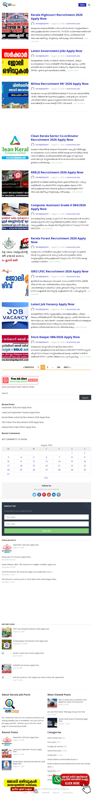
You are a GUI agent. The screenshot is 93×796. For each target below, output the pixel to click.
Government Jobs (73, 23)
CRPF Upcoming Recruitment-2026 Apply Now (31, 629)
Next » (67, 367)
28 (59, 469)
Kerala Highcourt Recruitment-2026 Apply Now (57, 16)
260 (58, 367)
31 (8, 474)
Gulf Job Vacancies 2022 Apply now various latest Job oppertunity (38, 677)
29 (72, 469)
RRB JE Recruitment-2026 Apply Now (57, 172)
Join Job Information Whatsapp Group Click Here (66, 712)
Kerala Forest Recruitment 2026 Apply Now (58, 240)
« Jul (45, 477)
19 (34, 465)
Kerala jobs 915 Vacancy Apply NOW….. (17, 557)
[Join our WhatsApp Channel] (71, 783)
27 (46, 469)
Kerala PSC (51, 771)
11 (21, 461)
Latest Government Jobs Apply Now (56, 51)
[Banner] (21, 786)
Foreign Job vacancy (55, 746)
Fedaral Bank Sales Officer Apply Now (19, 427)
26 (34, 469)
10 (8, 461)
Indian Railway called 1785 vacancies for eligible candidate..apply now (29, 564)
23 (85, 465)
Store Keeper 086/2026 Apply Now (55, 337)
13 (46, 461)
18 (21, 465)
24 (8, 469)
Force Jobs (51, 742)
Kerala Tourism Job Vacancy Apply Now (28, 653)
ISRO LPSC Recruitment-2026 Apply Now (60, 271)
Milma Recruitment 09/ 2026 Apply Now (60, 84)
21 (59, 465)
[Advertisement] (46, 124)
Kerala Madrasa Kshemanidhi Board (61, 759)
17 (8, 465)
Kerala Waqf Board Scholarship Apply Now (73, 720)
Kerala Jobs (51, 755)
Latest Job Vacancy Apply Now (52, 304)
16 (85, 461)
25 (21, 469)
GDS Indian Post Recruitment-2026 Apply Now (22, 422)
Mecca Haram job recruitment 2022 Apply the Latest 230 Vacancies (73, 701)
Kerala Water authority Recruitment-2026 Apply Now (26, 417)
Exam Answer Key (54, 738)
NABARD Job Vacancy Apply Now (26, 665)
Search (5, 393)
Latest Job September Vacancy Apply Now (21, 412)
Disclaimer (46, 793)
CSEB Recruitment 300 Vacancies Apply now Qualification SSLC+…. (28, 572)
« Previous (28, 367)
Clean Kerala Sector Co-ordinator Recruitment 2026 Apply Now (54, 138)
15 (72, 461)
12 (34, 461)
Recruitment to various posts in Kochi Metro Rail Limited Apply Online (29, 579)
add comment (73, 70)
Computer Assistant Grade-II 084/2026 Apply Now (58, 207)
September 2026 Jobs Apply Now (16, 407)
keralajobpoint (42, 23)
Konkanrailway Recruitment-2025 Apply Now (30, 641)
